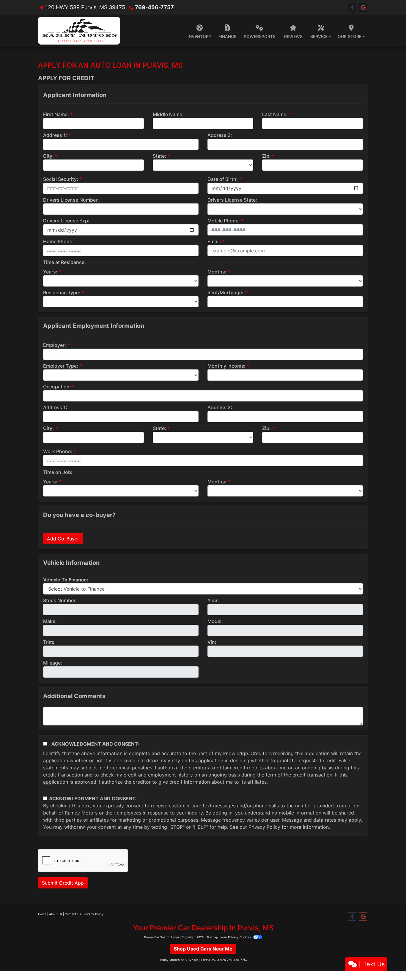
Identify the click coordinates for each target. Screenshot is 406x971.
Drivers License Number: (71, 200)
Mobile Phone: (223, 221)
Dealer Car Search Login (161, 937)
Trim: (48, 642)
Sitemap (212, 937)
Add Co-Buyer (63, 539)
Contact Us (73, 914)
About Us (55, 914)
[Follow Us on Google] (363, 7)
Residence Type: (61, 292)
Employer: (54, 345)
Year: (213, 600)
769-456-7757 (154, 7)
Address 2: (219, 135)
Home (42, 914)
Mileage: (52, 663)
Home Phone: (58, 241)
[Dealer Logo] (79, 31)
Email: (214, 241)
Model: (215, 621)
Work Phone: (57, 451)
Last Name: (275, 114)
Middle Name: (168, 114)
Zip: (266, 156)
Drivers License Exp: (66, 221)
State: (159, 156)
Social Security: (60, 179)
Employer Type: (60, 366)
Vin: (211, 642)
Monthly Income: (226, 366)
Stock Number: (60, 600)
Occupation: (57, 387)
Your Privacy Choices (236, 937)
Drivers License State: (232, 200)
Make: (50, 621)
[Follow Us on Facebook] (352, 7)
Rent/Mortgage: (225, 292)
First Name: (56, 114)
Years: (50, 272)
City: (48, 156)
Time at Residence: (64, 262)
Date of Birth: (222, 179)
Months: (216, 272)
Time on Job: (58, 472)
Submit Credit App (63, 883)
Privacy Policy (264, 827)
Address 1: (55, 135)
